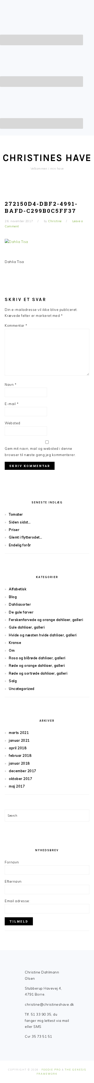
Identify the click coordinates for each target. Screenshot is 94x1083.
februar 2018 (20, 755)
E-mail (12, 404)
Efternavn (13, 881)
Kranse (15, 642)
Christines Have (47, 157)
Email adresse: (17, 901)
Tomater (16, 514)
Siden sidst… (20, 522)
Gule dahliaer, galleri (27, 627)
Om (12, 650)
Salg (13, 681)
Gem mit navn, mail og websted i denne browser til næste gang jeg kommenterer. (40, 451)
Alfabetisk (17, 589)
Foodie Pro (51, 1069)
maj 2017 (17, 786)
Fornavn (12, 862)
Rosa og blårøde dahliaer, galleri (37, 658)
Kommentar (16, 325)
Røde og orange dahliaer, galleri (37, 665)
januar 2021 (19, 740)
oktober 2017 (20, 779)
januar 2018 (19, 763)
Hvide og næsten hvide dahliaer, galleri (43, 635)
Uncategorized (21, 689)
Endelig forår (20, 545)
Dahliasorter (20, 604)
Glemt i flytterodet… (25, 537)
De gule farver (21, 612)
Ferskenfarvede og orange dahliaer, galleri (46, 620)
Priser (14, 530)
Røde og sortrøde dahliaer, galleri (38, 673)
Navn (10, 384)
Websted (12, 423)
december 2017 (22, 771)
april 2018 (17, 748)
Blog (13, 597)
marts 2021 (19, 732)
